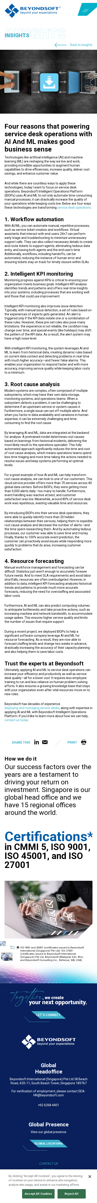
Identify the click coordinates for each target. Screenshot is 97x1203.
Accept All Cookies (38, 1193)
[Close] (90, 1176)
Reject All (71, 1193)
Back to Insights (81, 44)
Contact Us (48, 1163)
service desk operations (74, 207)
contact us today (16, 720)
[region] (48, 1186)
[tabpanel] (48, 910)
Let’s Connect (48, 1015)
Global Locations (48, 1143)
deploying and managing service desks (32, 708)
